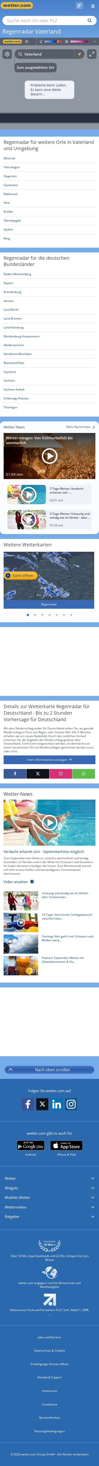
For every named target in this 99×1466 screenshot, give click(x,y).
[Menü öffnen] (91, 5)
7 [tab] (71, 615)
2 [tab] (35, 615)
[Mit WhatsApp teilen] (83, 774)
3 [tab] (42, 615)
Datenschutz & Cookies (49, 1350)
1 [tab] (27, 615)
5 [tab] (56, 615)
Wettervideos (16, 1207)
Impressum (49, 1391)
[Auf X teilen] (37, 774)
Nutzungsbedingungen (49, 1431)
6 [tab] (64, 615)
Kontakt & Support (49, 1377)
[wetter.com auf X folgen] (42, 1105)
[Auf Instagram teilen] (61, 774)
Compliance (49, 1404)
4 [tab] (49, 615)
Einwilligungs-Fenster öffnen (49, 1364)
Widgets (11, 1188)
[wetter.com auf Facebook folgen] (28, 1104)
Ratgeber (12, 1216)
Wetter (10, 1178)
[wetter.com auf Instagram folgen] (71, 1104)
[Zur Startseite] (19, 5)
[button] (49, 1178)
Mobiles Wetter (17, 1197)
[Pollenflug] (79, 5)
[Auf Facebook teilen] (15, 774)
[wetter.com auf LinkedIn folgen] (57, 1104)
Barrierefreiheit (49, 1418)
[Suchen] (88, 20)
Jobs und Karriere (49, 1337)
